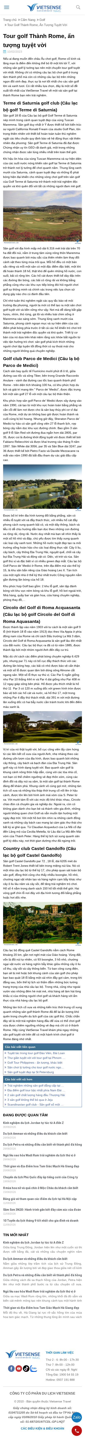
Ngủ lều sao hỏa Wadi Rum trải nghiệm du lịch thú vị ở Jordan (39, 1156)
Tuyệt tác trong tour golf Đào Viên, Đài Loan (36, 1053)
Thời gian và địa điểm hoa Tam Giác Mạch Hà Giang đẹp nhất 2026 (41, 1167)
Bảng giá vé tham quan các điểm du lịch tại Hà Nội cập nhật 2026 (40, 1199)
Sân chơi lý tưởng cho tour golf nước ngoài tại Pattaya (36, 1067)
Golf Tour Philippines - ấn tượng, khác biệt (34, 1062)
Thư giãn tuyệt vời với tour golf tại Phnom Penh (36, 1057)
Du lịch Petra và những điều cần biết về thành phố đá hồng (42, 1144)
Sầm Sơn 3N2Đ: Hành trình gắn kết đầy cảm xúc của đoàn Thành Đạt (42, 1210)
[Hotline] (77, 1431)
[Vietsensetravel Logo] (22, 1354)
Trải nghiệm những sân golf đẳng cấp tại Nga (36, 1085)
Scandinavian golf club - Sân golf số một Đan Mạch (36, 1104)
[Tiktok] (26, 1368)
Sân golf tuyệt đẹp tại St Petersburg (30, 1072)
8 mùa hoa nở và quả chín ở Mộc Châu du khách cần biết (40, 1188)
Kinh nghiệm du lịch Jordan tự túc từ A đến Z (33, 1123)
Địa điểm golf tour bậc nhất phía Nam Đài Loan (36, 1090)
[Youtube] (18, 1368)
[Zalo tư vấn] (77, 1417)
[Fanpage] (11, 1368)
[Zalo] (33, 1368)
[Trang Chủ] (44, 7)
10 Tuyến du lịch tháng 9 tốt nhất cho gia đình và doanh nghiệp (40, 1221)
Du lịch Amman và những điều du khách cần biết (35, 1133)
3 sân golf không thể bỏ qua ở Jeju (30, 1099)
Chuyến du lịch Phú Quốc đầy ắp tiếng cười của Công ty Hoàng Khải (40, 1178)
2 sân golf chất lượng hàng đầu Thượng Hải (36, 1095)
